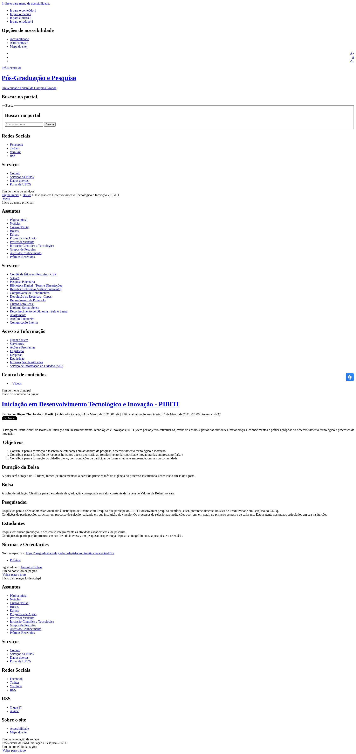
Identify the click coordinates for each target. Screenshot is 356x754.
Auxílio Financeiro (22, 318)
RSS (13, 690)
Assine (14, 711)
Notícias (15, 223)
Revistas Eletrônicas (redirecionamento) (35, 289)
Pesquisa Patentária (22, 281)
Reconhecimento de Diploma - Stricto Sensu (39, 311)
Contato (15, 173)
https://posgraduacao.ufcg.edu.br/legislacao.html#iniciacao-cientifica (70, 553)
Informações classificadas (26, 362)
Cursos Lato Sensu (22, 304)
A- (352, 61)
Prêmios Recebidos (22, 257)
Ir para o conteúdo (23, 10)
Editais (14, 234)
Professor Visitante (22, 242)
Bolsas (27, 195)
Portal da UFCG (20, 184)
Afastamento (18, 315)
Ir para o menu (20, 14)
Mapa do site (18, 46)
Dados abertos (19, 180)
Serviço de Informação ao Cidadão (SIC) (36, 366)
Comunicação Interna (24, 322)
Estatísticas (17, 358)
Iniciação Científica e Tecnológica (32, 245)
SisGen (14, 278)
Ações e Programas (22, 347)
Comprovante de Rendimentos (29, 293)
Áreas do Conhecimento (25, 253)
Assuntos (27, 567)
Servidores (17, 343)
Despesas (16, 355)
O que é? (16, 707)
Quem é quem (19, 340)
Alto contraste (19, 42)
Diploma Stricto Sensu (24, 307)
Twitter (14, 682)
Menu (6, 198)
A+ (352, 53)
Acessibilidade (19, 39)
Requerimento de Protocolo (28, 300)
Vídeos (17, 383)
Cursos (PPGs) (19, 227)
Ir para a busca (20, 18)
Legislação (17, 351)
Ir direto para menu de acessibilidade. (26, 3)
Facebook (16, 679)
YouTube (16, 686)
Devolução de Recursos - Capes (31, 296)
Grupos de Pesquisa (23, 249)
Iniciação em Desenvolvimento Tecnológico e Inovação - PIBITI (90, 404)
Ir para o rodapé (21, 21)
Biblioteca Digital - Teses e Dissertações (36, 285)
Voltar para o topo (14, 574)
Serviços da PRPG (22, 177)
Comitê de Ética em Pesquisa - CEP (33, 274)
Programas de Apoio (23, 238)
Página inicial (10, 195)
